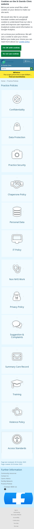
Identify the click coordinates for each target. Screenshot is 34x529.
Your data (16, 523)
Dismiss (22, 76)
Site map (16, 526)
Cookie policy (16, 520)
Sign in (16, 510)
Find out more (14, 76)
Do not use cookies (11, 54)
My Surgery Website (16, 514)
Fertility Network (7, 481)
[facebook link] (5, 489)
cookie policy (24, 42)
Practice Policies (6, 483)
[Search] (31, 68)
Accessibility (16, 517)
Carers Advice (5, 478)
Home (3, 81)
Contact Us (5, 476)
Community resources (8, 473)
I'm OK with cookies (11, 48)
